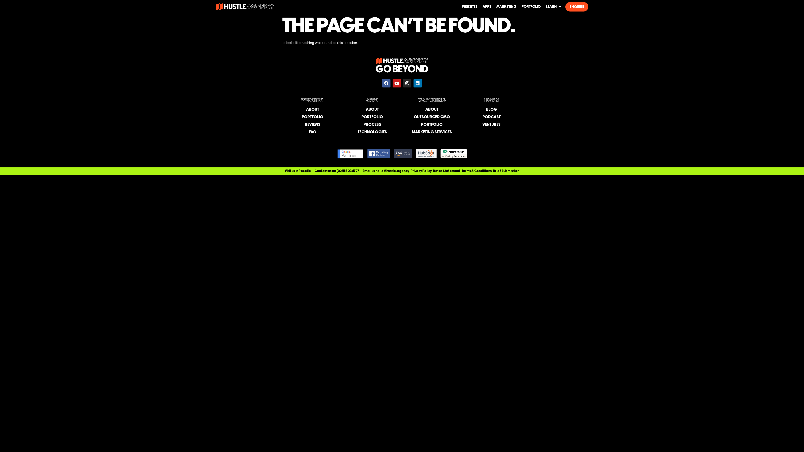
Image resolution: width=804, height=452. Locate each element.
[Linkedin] (418, 83)
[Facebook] (386, 83)
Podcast (491, 117)
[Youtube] (397, 83)
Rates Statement (446, 171)
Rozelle (305, 171)
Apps (487, 7)
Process (372, 125)
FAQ (312, 132)
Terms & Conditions (477, 171)
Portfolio (531, 7)
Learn (551, 7)
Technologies (372, 132)
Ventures (491, 125)
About (312, 110)
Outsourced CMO (432, 117)
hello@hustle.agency (392, 171)
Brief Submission (506, 171)
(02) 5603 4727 (347, 171)
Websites (469, 7)
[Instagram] (407, 83)
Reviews (312, 125)
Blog (491, 110)
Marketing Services (432, 132)
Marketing (506, 7)
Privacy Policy (421, 171)
